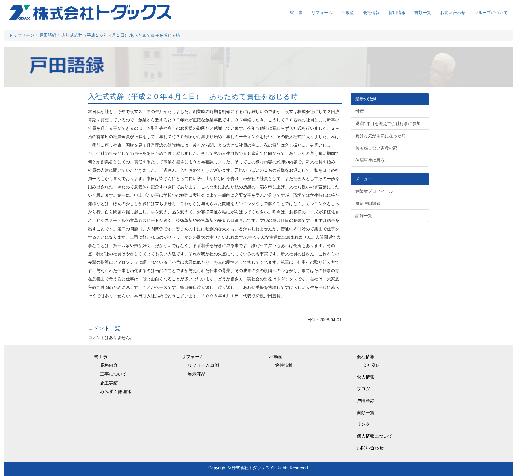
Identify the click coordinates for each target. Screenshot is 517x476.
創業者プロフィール (374, 191)
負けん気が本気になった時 (380, 135)
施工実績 (109, 382)
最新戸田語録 (368, 203)
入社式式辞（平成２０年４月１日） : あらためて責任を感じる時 (193, 96)
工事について (113, 373)
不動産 (347, 12)
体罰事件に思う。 (372, 160)
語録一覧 (363, 215)
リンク (363, 424)
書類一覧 (422, 12)
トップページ (21, 35)
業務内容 (109, 365)
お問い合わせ (452, 12)
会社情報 (371, 12)
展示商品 (197, 373)
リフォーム (321, 12)
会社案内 (372, 365)
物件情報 (284, 365)
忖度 (359, 111)
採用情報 (397, 12)
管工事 (296, 12)
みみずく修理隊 (115, 391)
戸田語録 (47, 35)
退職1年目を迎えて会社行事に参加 (388, 123)
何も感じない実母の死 (376, 148)
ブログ (363, 388)
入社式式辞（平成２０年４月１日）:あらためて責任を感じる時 (121, 35)
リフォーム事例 (203, 365)
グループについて (491, 12)
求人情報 (366, 376)
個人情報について (375, 436)
